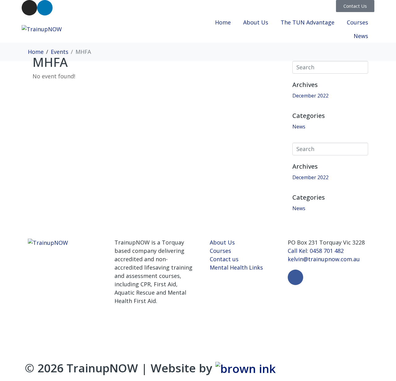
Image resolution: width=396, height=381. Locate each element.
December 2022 (310, 95)
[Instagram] (29, 7)
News (361, 36)
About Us (255, 22)
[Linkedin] (45, 7)
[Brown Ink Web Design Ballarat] (245, 368)
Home (223, 22)
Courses (357, 22)
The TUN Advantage (307, 22)
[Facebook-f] (295, 277)
